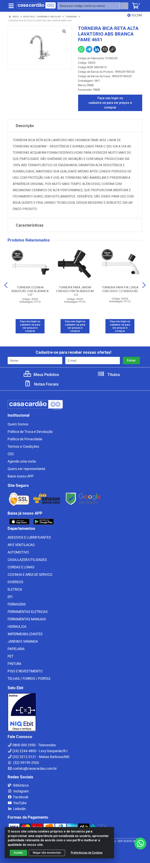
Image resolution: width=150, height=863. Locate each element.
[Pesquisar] (125, 5)
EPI (10, 597)
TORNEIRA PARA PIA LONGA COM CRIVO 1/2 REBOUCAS (120, 289)
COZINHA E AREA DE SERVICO (30, 575)
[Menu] (11, 5)
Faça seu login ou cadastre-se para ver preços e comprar (110, 102)
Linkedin (19, 809)
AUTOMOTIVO (18, 552)
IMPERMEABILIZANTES (25, 634)
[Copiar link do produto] (112, 49)
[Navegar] (6, 285)
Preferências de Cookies (87, 852)
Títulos (113, 374)
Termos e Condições (23, 447)
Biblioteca (20, 785)
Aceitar (18, 852)
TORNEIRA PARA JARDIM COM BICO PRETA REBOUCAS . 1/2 (75, 291)
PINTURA (14, 664)
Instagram (20, 791)
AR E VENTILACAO (21, 545)
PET (10, 656)
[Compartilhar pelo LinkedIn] (97, 49)
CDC (11, 454)
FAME (90, 85)
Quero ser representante (26, 469)
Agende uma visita (22, 461)
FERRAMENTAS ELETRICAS (28, 612)
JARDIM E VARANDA (23, 641)
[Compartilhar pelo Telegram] (89, 49)
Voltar (136, 15)
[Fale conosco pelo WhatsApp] (140, 843)
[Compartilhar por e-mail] (104, 49)
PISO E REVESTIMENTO (25, 671)
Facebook (20, 797)
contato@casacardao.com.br (34, 769)
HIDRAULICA (17, 627)
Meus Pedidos (46, 374)
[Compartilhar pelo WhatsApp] (81, 49)
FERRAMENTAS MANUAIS (27, 619)
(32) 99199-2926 (25, 763)
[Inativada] (75, 712)
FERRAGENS (17, 604)
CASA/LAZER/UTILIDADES (27, 560)
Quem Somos (18, 424)
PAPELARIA (16, 649)
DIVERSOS (15, 582)
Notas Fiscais (46, 384)
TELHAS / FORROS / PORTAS (29, 679)
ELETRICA (15, 589)
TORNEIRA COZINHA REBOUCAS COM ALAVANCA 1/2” (30, 291)
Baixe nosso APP (21, 476)
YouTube (19, 803)
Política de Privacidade (25, 439)
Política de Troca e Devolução (30, 432)
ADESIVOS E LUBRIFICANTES (29, 537)
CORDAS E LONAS (21, 567)
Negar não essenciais (47, 852)
